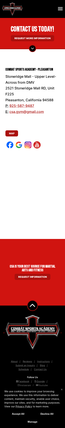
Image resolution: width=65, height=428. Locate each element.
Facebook (23, 381)
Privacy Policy (24, 406)
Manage (32, 421)
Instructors (43, 361)
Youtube (43, 385)
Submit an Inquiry (25, 365)
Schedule (23, 369)
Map (11, 133)
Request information (32, 276)
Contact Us (40, 369)
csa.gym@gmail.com (26, 112)
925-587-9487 (21, 106)
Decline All (46, 413)
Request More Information (32, 38)
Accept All (18, 413)
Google (41, 381)
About (14, 361)
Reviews (27, 361)
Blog (42, 365)
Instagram (25, 385)
